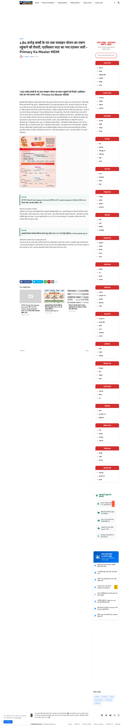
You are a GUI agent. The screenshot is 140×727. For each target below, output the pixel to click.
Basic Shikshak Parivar (35, 724)
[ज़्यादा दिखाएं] (56, 281)
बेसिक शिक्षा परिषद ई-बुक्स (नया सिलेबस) (107, 512)
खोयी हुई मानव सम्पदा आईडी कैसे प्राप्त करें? (106, 566)
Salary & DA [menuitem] (87, 3)
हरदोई (100, 71)
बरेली (100, 219)
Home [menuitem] (37, 3)
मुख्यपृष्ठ (21, 38)
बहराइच (101, 433)
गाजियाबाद (101, 154)
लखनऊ (101, 68)
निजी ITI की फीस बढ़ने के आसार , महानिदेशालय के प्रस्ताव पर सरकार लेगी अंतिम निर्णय (78, 307)
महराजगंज (101, 207)
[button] (115, 3)
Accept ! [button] (8, 722)
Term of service (98, 724)
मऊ (100, 398)
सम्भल (100, 256)
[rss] (118, 715)
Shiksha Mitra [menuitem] (75, 3)
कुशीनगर (101, 203)
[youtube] (110, 715)
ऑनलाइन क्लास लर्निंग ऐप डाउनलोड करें (107, 536)
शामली (100, 479)
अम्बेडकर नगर (102, 295)
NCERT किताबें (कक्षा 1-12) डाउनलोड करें (107, 503)
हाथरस (100, 276)
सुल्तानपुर (101, 302)
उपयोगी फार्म (97, 703)
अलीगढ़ (100, 269)
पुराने (87, 350)
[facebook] (102, 715)
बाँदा (100, 371)
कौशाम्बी (101, 104)
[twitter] (106, 715)
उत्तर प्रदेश (104, 697)
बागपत (100, 161)
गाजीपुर (100, 127)
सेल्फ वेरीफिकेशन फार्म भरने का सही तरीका (107, 594)
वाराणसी (101, 120)
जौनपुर (100, 131)
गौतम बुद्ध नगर (102, 150)
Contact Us (109, 724)
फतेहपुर (101, 101)
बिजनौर (100, 249)
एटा (100, 272)
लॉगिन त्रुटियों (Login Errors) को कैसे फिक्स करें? (106, 601)
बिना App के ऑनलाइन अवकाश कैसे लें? (107, 615)
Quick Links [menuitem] (99, 3)
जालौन (100, 352)
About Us (77, 724)
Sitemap (117, 724)
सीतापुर (100, 81)
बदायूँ (100, 223)
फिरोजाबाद (101, 177)
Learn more (17, 718)
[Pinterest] (49, 281)
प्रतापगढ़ (101, 108)
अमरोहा (100, 246)
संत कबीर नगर (102, 414)
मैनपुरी (100, 180)
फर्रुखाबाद (101, 332)
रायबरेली (101, 78)
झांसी (100, 348)
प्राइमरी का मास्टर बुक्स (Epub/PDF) (107, 528)
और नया (22, 350)
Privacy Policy (87, 724)
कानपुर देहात (102, 322)
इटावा (100, 329)
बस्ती (100, 410)
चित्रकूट (101, 368)
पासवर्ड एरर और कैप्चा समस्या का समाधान (107, 587)
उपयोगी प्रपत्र (108, 700)
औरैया (100, 325)
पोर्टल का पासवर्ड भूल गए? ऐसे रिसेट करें (106, 580)
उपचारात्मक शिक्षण (99, 700)
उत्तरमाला (112, 697)
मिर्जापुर (100, 453)
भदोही (100, 456)
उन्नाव (100, 85)
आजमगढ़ (101, 391)
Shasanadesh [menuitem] (62, 3)
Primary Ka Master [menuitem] (48, 3)
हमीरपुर (100, 375)
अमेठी (100, 306)
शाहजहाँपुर (101, 230)
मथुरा (100, 184)
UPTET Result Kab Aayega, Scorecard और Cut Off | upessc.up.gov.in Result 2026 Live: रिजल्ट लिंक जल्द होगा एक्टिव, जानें (54, 201)
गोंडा (100, 430)
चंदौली (100, 124)
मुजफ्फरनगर (102, 476)
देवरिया (100, 200)
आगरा (100, 173)
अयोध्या (100, 292)
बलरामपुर (101, 437)
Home (70, 724)
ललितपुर (101, 355)
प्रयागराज (101, 97)
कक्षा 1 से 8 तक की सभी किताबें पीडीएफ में (107, 520)
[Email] (52, 281)
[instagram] (114, 715)
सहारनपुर (101, 472)
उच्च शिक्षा (97, 697)
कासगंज (101, 279)
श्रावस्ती (101, 440)
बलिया (100, 394)
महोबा (100, 378)
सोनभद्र (101, 460)
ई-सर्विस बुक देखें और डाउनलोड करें (107, 573)
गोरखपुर (101, 196)
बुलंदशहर (101, 147)
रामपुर (100, 253)
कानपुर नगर (101, 318)
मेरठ (100, 143)
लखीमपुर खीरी (102, 74)
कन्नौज (100, 336)
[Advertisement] (70, 21)
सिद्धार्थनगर (101, 417)
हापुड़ (100, 157)
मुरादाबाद (101, 242)
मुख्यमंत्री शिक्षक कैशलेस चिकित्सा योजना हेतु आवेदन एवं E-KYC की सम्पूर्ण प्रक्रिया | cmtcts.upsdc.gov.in (55, 233)
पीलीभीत (101, 226)
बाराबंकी (101, 299)
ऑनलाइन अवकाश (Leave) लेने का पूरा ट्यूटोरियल (107, 608)
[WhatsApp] (45, 281)
